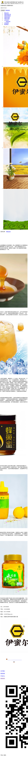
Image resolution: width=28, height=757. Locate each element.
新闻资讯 (3, 678)
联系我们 (6, 24)
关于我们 (3, 671)
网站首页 (8, 231)
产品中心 (3, 676)
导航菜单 (7, 10)
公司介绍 (6, 20)
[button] (11, 20)
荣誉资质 (3, 673)
